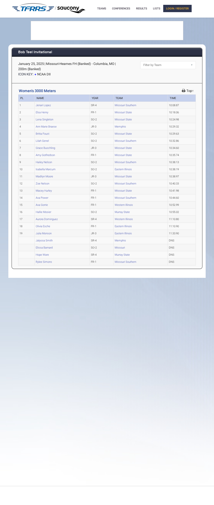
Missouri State (123, 112)
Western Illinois (124, 204)
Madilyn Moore (44, 176)
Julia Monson (44, 233)
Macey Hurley (44, 190)
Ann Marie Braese (46, 126)
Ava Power (42, 197)
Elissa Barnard (44, 247)
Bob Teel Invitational (35, 52)
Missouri (120, 247)
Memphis (120, 126)
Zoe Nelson (42, 183)
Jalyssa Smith (44, 240)
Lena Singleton (44, 119)
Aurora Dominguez (47, 219)
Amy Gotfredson (45, 155)
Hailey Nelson (44, 162)
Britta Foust (42, 133)
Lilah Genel (42, 140)
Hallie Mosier (43, 212)
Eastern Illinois (123, 169)
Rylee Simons (44, 261)
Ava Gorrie (42, 204)
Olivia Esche (43, 226)
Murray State (122, 212)
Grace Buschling (45, 147)
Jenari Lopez (43, 105)
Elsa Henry (42, 112)
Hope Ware (42, 254)
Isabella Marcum (46, 169)
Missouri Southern (125, 105)
